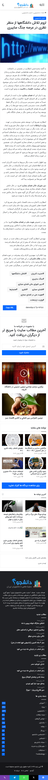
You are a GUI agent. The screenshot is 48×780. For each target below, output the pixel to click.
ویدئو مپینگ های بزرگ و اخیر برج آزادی (35, 515)
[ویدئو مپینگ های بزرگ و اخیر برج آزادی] (35, 506)
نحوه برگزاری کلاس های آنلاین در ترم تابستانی (37, 472)
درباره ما (17, 771)
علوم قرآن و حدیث (38, 746)
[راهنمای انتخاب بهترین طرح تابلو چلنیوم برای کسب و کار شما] (12, 532)
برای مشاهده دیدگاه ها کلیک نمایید (24, 485)
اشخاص (42, 738)
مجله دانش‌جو (39, 742)
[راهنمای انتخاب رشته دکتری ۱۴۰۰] (12, 440)
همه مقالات (40, 715)
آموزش (42, 703)
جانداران (42, 723)
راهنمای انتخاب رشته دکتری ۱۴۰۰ (13, 449)
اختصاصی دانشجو (38, 734)
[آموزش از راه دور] (35, 532)
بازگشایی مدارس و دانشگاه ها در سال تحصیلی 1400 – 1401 (35, 449)
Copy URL (9, 308)
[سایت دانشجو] (24, 5)
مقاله (43, 727)
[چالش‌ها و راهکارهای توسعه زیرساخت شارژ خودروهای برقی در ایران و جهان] (12, 506)
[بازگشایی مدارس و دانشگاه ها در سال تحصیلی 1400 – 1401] (35, 440)
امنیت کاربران (37, 273)
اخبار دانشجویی (27, 13)
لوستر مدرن (42, 563)
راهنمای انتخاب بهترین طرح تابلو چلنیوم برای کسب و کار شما (13, 543)
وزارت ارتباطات (36, 300)
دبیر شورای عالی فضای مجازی (30, 284)
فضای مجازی (37, 289)
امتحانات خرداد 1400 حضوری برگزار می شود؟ (13, 472)
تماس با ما (24, 771)
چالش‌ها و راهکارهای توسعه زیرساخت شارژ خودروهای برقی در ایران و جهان (13, 517)
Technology (40, 754)
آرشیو (32, 771)
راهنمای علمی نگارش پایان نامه (35, 558)
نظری (24, 289)
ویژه (43, 707)
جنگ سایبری (37, 279)
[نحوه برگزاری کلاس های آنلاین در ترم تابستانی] (35, 463)
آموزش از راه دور (40, 540)
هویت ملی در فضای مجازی (32, 294)
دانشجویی (36, 13)
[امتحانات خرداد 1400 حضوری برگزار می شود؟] (12, 463)
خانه (43, 13)
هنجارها (12, 289)
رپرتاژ (43, 730)
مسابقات (42, 750)
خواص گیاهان (40, 719)
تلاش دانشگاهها (18, 273)
